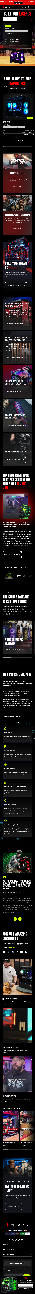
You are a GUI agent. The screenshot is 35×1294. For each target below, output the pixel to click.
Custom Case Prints (14, 392)
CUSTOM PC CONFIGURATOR (16, 286)
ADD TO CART (12, 45)
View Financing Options (15, 460)
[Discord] (21, 952)
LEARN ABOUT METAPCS (12, 554)
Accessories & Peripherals (16, 426)
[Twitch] (16, 892)
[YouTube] (14, 892)
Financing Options (13, 1206)
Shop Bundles (18, 3)
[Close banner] (33, 2)
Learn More (17, 187)
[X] (19, 892)
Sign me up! (26, 1288)
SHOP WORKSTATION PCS (15, 358)
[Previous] (15, 919)
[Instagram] (13, 952)
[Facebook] (26, 952)
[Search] (29, 7)
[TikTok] (17, 952)
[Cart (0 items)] (23, 7)
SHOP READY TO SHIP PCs (9, 19)
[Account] (26, 7)
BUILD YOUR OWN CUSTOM (25, 19)
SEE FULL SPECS (24, 45)
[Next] (20, 919)
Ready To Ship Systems (15, 324)
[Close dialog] (32, 1277)
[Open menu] (31, 7)
